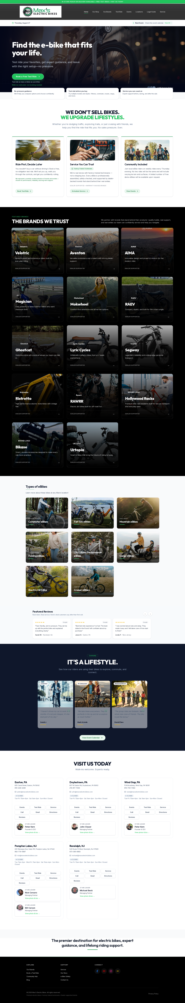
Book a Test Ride (33, 973)
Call (22, 812)
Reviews (22, 817)
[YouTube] (104, 971)
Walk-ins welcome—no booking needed (27, 85)
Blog (28, 980)
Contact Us (64, 980)
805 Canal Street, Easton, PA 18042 (27, 785)
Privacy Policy (153, 994)
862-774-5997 (20, 852)
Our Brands (30, 969)
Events (22, 807)
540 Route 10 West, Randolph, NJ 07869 (83, 849)
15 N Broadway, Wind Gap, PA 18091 (137, 785)
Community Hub (32, 976)
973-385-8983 (75, 852)
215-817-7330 (74, 788)
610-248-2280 (20, 788)
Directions (53, 812)
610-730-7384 (129, 788)
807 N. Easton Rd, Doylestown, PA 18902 (83, 785)
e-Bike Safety (65, 976)
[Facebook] (97, 971)
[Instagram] (110, 971)
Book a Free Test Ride (26, 76)
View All (167, 23)
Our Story (64, 973)
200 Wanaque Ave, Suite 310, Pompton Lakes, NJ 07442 (34, 849)
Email (38, 812)
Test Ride (37, 807)
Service (53, 807)
